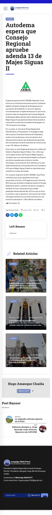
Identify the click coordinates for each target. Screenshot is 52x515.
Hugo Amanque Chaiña (12, 210)
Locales (10, 19)
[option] (26, 87)
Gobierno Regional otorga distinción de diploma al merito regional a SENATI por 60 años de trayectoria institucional (25, 286)
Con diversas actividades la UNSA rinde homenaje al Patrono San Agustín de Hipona (24, 360)
